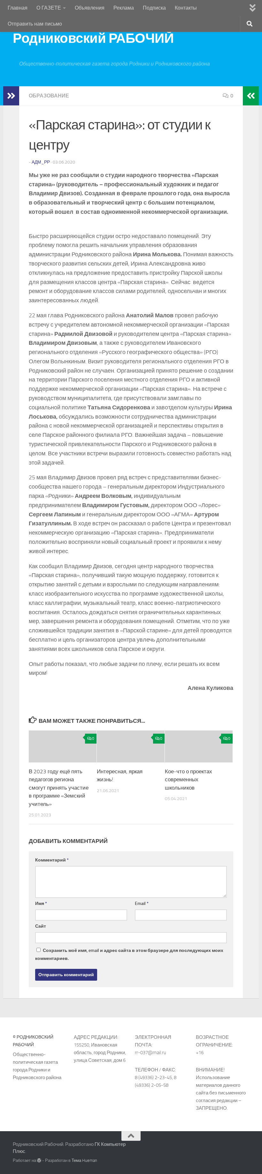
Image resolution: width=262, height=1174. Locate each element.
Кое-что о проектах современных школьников (188, 779)
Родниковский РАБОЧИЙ (93, 38)
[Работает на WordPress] (39, 1160)
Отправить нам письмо (35, 24)
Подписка (154, 8)
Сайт (40, 926)
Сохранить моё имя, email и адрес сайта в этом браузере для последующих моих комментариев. (129, 954)
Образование (49, 96)
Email (142, 903)
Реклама (123, 8)
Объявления (89, 8)
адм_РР (41, 162)
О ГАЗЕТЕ (48, 8)
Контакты (186, 8)
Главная (17, 8)
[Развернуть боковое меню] (11, 95)
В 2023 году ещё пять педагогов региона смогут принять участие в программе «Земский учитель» (59, 787)
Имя (41, 903)
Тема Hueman (84, 1160)
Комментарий (52, 860)
